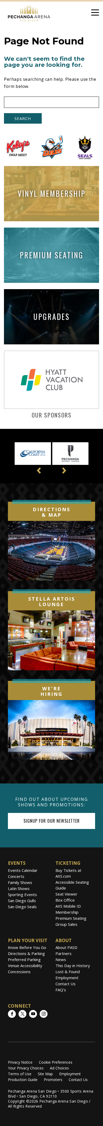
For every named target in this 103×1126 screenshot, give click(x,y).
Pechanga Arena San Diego (29, 12)
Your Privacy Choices (26, 1067)
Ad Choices (59, 1067)
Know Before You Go (27, 947)
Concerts (16, 876)
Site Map (45, 1073)
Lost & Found (67, 971)
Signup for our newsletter (52, 821)
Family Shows (20, 882)
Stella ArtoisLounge (51, 601)
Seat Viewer (66, 894)
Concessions (19, 971)
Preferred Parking (24, 959)
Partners (63, 953)
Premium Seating (70, 918)
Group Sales (66, 924)
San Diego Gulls (22, 900)
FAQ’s (60, 989)
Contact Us (65, 983)
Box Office (65, 900)
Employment (66, 977)
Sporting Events (22, 894)
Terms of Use (19, 1073)
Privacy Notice (20, 1062)
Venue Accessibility (25, 965)
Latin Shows (19, 888)
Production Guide (23, 1079)
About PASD (66, 947)
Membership (66, 912)
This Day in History (72, 965)
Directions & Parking (26, 953)
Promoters (53, 1079)
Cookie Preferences (55, 1062)
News (60, 959)
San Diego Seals (22, 906)
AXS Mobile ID (68, 906)
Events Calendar (23, 870)
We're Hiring (51, 691)
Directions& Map (51, 512)
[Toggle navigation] (95, 13)
